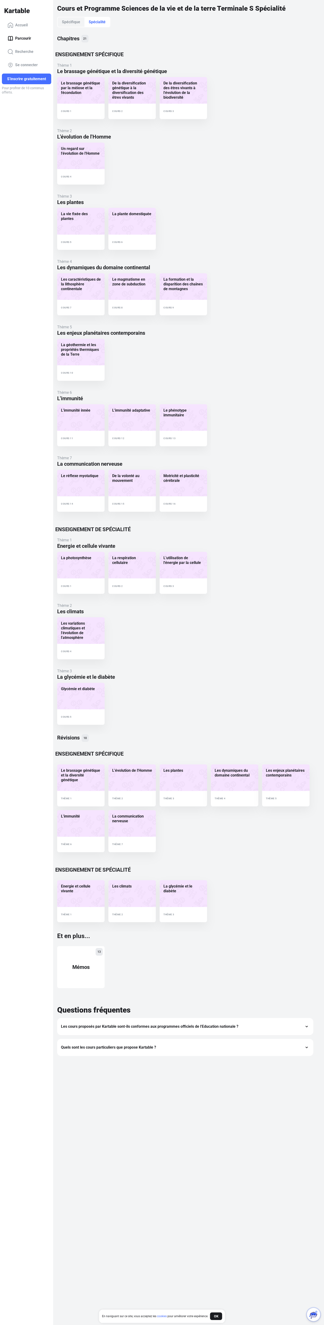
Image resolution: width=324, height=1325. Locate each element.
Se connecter (26, 65)
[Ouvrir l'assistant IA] (313, 1314)
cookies (162, 1316)
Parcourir (23, 38)
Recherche (24, 51)
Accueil (21, 25)
